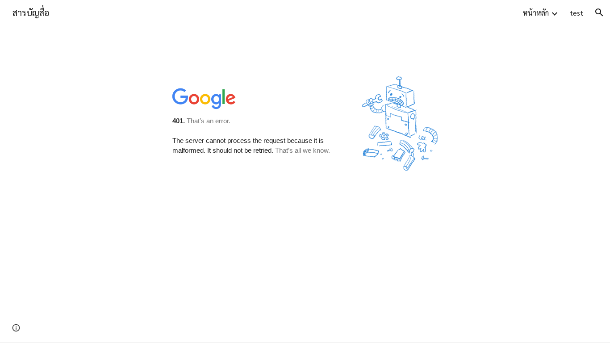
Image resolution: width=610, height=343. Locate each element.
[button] (599, 12)
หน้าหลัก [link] (536, 12)
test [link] (576, 12)
